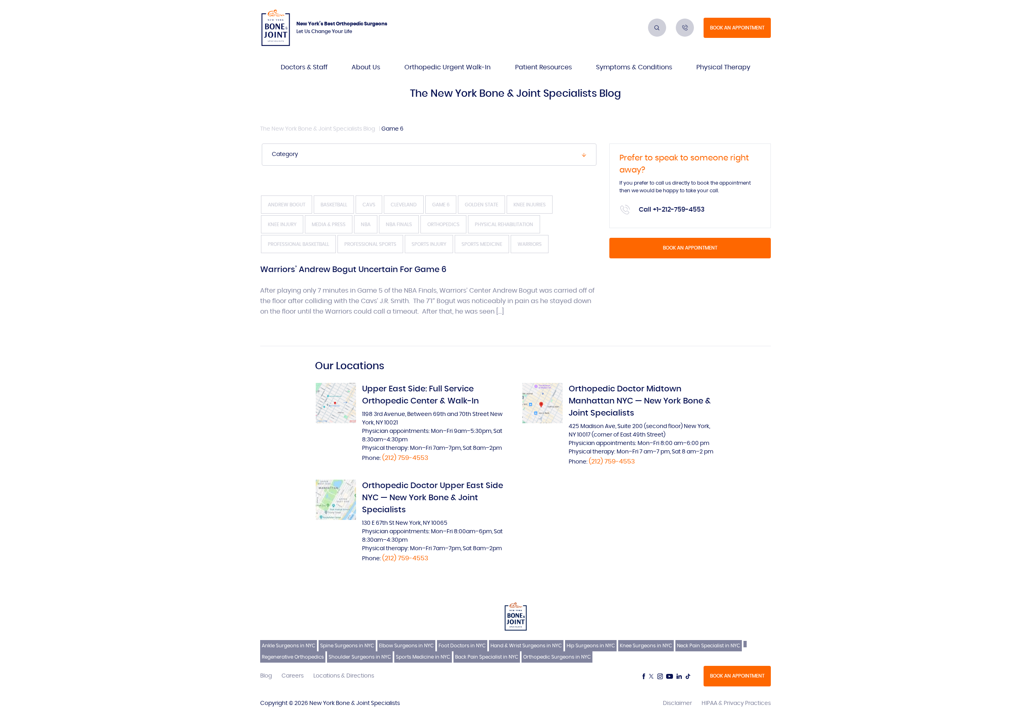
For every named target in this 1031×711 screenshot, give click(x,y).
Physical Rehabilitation (504, 224)
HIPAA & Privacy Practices (736, 703)
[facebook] (643, 676)
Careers (293, 676)
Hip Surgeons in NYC (591, 645)
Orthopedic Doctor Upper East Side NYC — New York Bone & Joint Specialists (432, 498)
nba (366, 224)
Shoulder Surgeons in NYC (360, 657)
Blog (266, 676)
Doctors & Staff (304, 67)
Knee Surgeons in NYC (646, 645)
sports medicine (482, 244)
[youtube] (669, 676)
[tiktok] (688, 676)
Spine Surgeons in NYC (347, 645)
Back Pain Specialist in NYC (486, 657)
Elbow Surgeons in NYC (406, 645)
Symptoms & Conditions (634, 67)
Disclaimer (677, 703)
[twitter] (651, 676)
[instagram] (660, 676)
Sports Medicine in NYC (423, 657)
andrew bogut (286, 204)
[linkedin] (679, 676)
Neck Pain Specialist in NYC (708, 645)
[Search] (657, 28)
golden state (481, 204)
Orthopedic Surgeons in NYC (557, 657)
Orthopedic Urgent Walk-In (447, 67)
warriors (530, 244)
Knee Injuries (529, 204)
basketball (334, 204)
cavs (368, 204)
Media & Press (329, 224)
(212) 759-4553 (405, 458)
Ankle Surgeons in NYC (288, 645)
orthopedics (443, 224)
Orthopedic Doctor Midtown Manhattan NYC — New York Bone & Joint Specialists (640, 401)
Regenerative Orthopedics (293, 657)
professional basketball (298, 244)
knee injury (282, 224)
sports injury (429, 244)
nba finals (399, 224)
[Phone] (685, 28)
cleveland (404, 204)
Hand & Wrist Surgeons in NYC (526, 645)
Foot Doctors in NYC (462, 645)
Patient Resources (543, 67)
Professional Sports (370, 244)
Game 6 (440, 204)
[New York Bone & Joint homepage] (516, 616)
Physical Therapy (723, 67)
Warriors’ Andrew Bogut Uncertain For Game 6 (353, 270)
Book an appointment (737, 27)
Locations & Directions (343, 676)
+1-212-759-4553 (679, 209)
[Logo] (275, 28)
